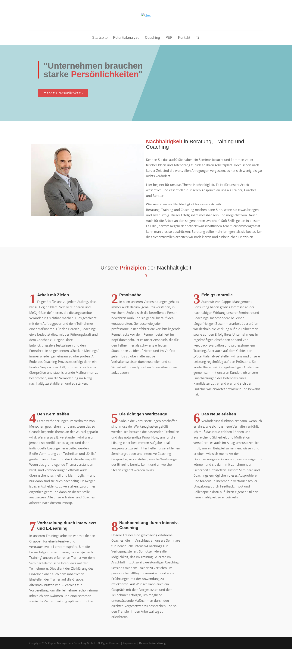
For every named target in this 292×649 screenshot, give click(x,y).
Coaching (152, 38)
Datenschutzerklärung (152, 643)
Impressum (129, 643)
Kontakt (184, 38)
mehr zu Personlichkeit (62, 93)
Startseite (100, 38)
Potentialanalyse (126, 38)
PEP (169, 38)
